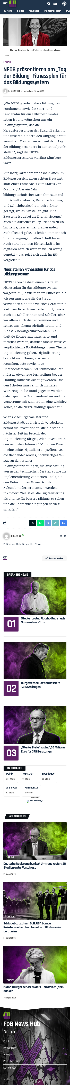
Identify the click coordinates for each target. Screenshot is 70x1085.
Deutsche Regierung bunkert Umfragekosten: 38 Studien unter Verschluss (34, 865)
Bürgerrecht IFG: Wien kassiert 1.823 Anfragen (40, 685)
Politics (9, 856)
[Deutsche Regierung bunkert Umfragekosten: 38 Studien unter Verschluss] (35, 841)
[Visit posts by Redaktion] (6, 536)
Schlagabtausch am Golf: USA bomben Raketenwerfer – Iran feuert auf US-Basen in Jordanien (32, 927)
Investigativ (48, 774)
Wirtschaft (28, 774)
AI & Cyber (12, 788)
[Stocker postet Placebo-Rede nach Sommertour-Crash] (35, 596)
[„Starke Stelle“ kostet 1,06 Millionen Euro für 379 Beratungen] (35, 725)
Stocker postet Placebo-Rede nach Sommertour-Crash (43, 620)
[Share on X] (32, 523)
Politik (7, 62)
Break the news (17, 574)
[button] (6, 3)
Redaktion (15, 90)
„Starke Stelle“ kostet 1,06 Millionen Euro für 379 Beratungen (43, 749)
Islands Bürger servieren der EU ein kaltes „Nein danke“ (33, 989)
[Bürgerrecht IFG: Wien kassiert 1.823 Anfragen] (35, 660)
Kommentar (31, 788)
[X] (65, 536)
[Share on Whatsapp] (40, 523)
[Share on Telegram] (48, 523)
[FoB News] (12, 3)
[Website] (60, 536)
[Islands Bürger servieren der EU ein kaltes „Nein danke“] (35, 965)
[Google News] (13, 1032)
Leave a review (56, 558)
